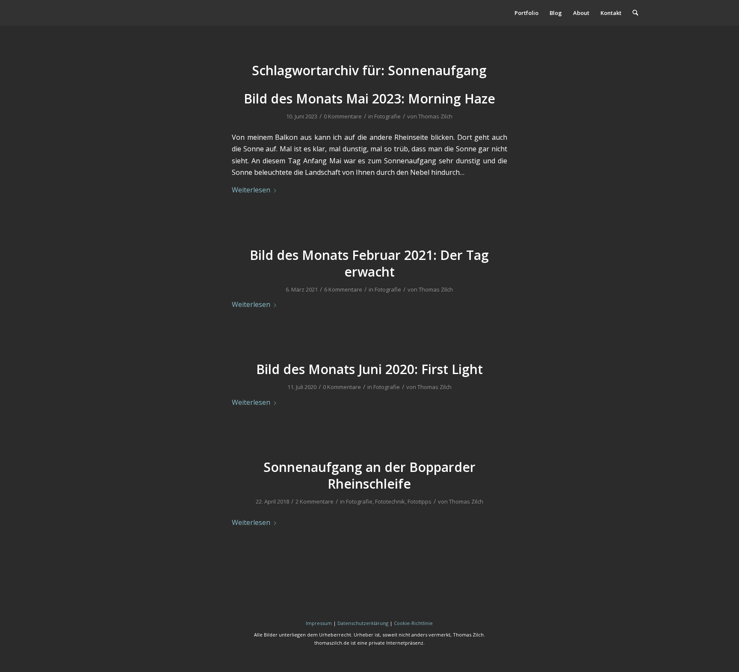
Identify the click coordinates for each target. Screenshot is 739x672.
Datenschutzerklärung (362, 623)
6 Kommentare (343, 289)
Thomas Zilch (435, 116)
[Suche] (635, 13)
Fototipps (420, 501)
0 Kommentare (343, 116)
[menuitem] (526, 13)
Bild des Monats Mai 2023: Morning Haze (369, 98)
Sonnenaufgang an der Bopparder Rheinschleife (369, 475)
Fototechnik (390, 501)
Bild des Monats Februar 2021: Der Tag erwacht (369, 263)
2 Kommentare (315, 501)
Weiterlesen (251, 190)
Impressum (319, 623)
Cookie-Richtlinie (413, 623)
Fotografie (387, 116)
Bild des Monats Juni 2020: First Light (369, 369)
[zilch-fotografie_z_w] (159, 13)
